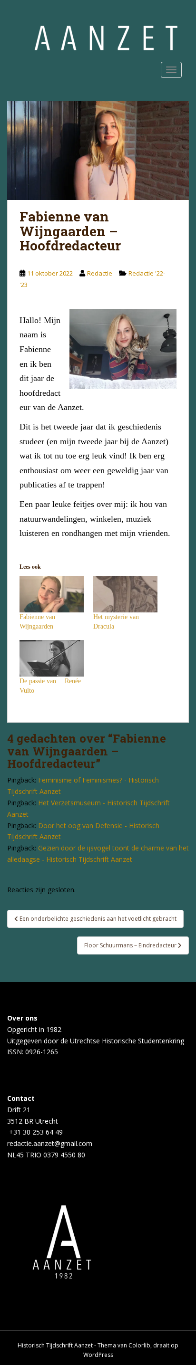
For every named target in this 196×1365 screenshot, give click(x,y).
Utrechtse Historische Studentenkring (127, 1040)
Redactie (99, 273)
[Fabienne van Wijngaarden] (52, 594)
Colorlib (139, 1345)
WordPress (98, 1355)
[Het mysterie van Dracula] (125, 594)
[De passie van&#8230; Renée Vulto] (52, 658)
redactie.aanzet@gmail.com (49, 1143)
